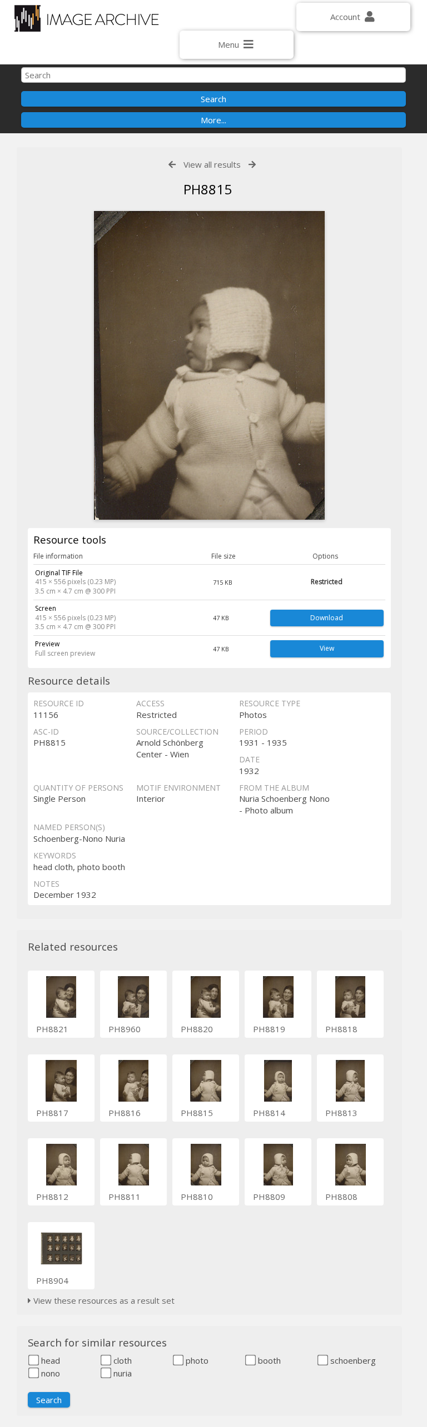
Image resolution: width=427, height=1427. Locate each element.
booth (268, 1360)
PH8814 (269, 1112)
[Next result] (252, 164)
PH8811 (124, 1196)
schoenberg (352, 1360)
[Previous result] (172, 164)
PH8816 (124, 1112)
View (327, 648)
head (49, 1360)
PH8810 (197, 1196)
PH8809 (269, 1196)
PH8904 (52, 1280)
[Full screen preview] (209, 365)
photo (195, 1360)
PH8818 (341, 1028)
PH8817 (52, 1112)
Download (326, 617)
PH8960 (124, 1028)
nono (49, 1373)
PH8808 (341, 1196)
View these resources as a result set (103, 1300)
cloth (121, 1360)
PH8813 (341, 1112)
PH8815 (197, 1112)
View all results (212, 164)
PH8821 (52, 1028)
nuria (121, 1373)
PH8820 (197, 1028)
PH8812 (52, 1196)
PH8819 (269, 1028)
